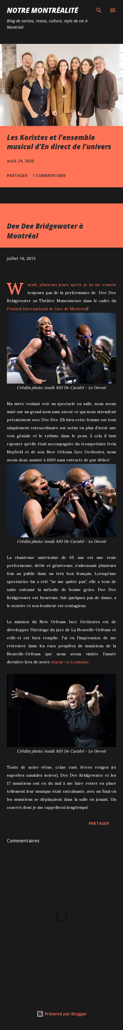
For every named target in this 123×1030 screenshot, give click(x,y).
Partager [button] (17, 175)
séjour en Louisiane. (70, 661)
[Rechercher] (99, 10)
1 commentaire (49, 175)
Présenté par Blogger (65, 1014)
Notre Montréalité (42, 10)
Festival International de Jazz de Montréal (47, 308)
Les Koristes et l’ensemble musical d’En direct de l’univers (59, 142)
